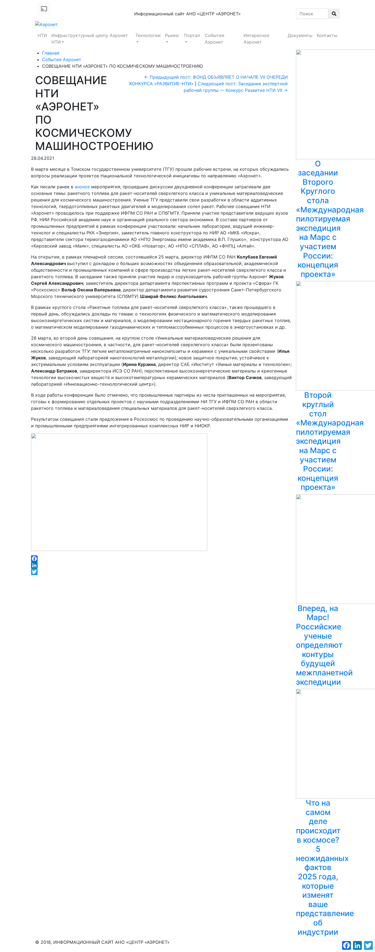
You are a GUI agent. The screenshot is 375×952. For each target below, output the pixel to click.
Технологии (148, 35)
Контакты (327, 35)
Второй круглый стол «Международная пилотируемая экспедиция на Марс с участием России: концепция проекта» (330, 441)
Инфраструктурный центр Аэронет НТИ (89, 39)
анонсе (82, 186)
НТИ (42, 35)
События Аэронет (214, 39)
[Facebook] (161, 558)
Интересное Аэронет (256, 39)
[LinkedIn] (161, 565)
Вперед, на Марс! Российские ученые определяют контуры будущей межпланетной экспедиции (324, 645)
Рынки (172, 35)
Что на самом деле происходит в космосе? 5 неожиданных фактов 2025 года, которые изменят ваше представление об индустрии (325, 867)
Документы (300, 35)
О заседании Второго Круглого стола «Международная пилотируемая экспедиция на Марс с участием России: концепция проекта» (330, 219)
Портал (192, 35)
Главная (50, 53)
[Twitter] (161, 572)
